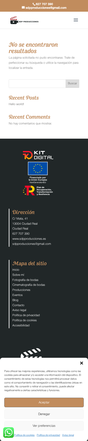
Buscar (72, 83)
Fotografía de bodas (25, 280)
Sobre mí (18, 275)
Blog (15, 300)
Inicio (15, 270)
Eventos (17, 295)
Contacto (18, 305)
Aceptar (44, 402)
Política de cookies (24, 435)
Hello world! (16, 104)
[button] (81, 363)
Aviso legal (68, 435)
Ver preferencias (44, 425)
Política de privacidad (48, 435)
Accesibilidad (20, 325)
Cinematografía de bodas (28, 285)
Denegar (44, 414)
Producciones (21, 290)
